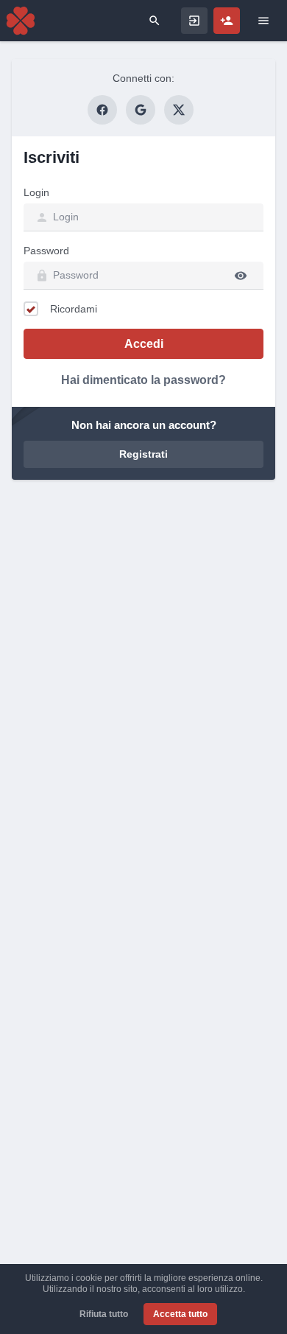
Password (46, 250)
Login (36, 192)
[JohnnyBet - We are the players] (20, 20)
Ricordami (73, 309)
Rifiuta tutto (103, 1314)
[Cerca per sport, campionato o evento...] (154, 20)
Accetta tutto (180, 1314)
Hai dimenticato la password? (143, 380)
